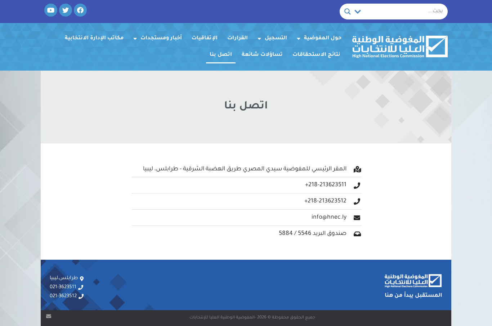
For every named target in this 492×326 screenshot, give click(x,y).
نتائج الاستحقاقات (316, 55)
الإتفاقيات (205, 38)
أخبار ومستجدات (161, 38)
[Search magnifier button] (348, 11)
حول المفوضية (322, 38)
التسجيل (276, 38)
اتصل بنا (221, 55)
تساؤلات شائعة (262, 55)
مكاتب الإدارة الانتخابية (94, 38)
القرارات (237, 38)
